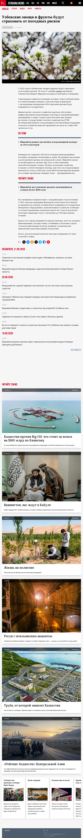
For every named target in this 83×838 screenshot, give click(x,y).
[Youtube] (48, 242)
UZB (48, 3)
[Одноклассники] (32, 242)
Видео (22, 9)
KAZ (27, 3)
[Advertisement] (41, 367)
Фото (30, 9)
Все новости (76, 349)
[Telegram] (40, 242)
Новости (5, 9)
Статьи (14, 9)
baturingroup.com (57, 834)
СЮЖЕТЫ (38, 9)
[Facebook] (44, 242)
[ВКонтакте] (28, 242)
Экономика (18, 27)
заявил (59, 91)
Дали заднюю (34, 780)
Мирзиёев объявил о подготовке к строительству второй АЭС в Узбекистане (35, 308)
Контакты (7, 830)
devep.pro (52, 835)
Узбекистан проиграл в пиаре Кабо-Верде (12, 782)
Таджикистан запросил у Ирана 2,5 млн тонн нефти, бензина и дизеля (32, 316)
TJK (38, 3)
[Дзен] (36, 242)
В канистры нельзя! (61, 780)
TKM (43, 3)
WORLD (54, 3)
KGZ (33, 3)
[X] (24, 242)
